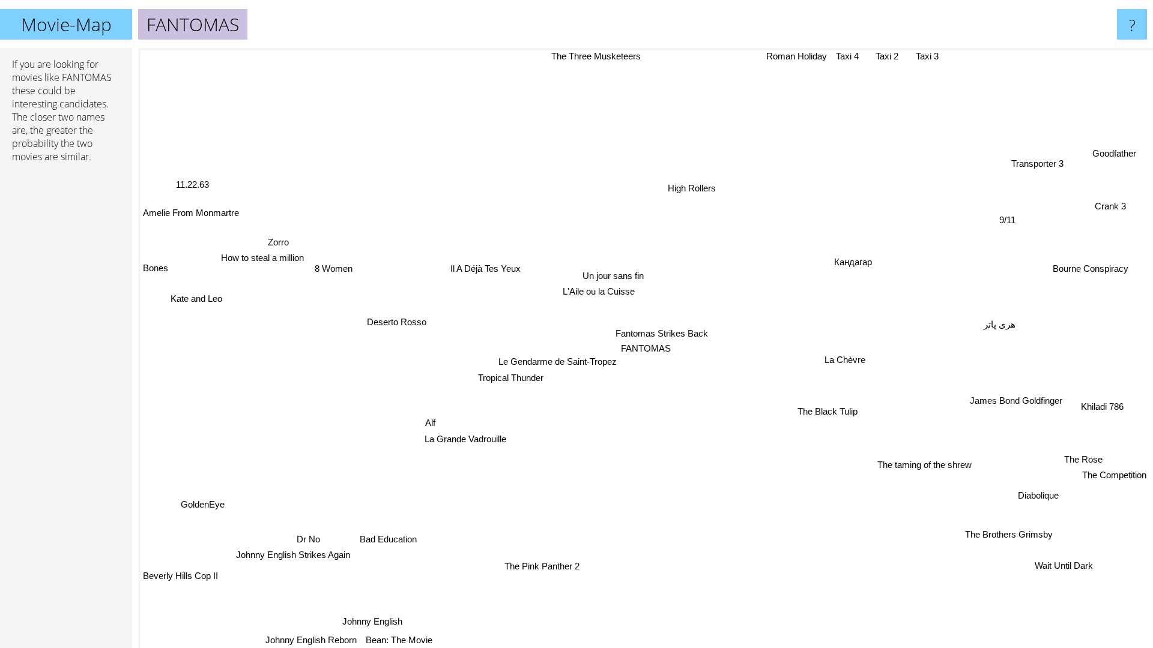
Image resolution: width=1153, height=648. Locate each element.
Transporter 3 (1040, 165)
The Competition (1114, 475)
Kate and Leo (196, 297)
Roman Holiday (803, 56)
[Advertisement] (66, 356)
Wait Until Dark (1064, 565)
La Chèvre (844, 357)
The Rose (1083, 459)
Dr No (307, 538)
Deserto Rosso (395, 325)
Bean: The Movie (393, 640)
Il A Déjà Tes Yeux (484, 269)
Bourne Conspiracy (1091, 271)
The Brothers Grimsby (1010, 534)
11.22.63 (193, 184)
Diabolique (1037, 495)
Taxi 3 (931, 57)
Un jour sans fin (612, 276)
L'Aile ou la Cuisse (598, 291)
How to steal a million (261, 258)
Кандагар (853, 262)
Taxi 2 (892, 56)
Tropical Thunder (512, 377)
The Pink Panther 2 (545, 570)
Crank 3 (1112, 208)
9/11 (1007, 220)
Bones (155, 267)
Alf (430, 423)
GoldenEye (202, 504)
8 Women (334, 267)
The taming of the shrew (924, 465)
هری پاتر (999, 325)
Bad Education (382, 537)
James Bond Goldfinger (1016, 401)
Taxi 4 (854, 56)
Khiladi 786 (1101, 406)
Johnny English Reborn (305, 640)
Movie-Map (66, 24)
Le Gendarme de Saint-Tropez (554, 361)
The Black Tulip (829, 409)
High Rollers (691, 188)
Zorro (277, 243)
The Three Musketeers (588, 56)
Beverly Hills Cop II (180, 575)
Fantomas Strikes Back (662, 333)
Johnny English (366, 619)
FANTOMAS (646, 348)
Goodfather (1117, 156)
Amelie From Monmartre (191, 212)
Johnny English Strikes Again (292, 554)
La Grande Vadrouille (465, 439)
